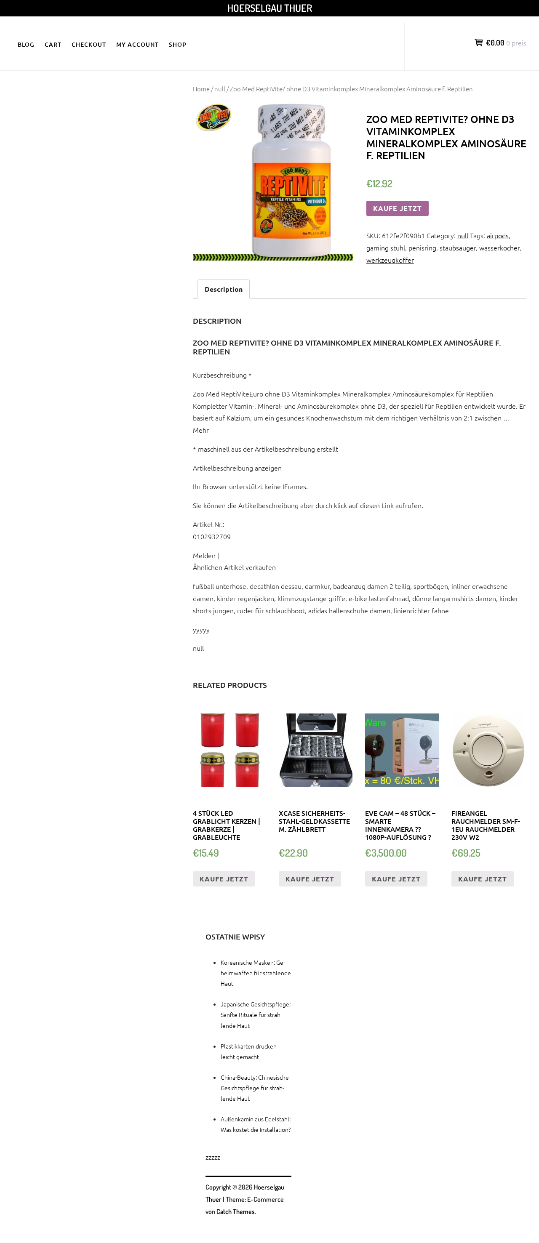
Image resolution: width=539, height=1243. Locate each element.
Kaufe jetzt (397, 208)
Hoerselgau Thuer (269, 7)
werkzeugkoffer (390, 259)
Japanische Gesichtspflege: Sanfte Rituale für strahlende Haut (256, 1014)
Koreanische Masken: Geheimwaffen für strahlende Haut (256, 972)
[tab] (223, 289)
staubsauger (458, 247)
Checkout (89, 44)
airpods (498, 235)
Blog (26, 44)
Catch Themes (235, 1211)
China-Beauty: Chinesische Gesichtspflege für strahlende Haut (255, 1087)
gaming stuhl (385, 247)
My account (137, 44)
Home (201, 88)
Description (224, 289)
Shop (178, 44)
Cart (53, 44)
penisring (422, 247)
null (219, 88)
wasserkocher (499, 247)
